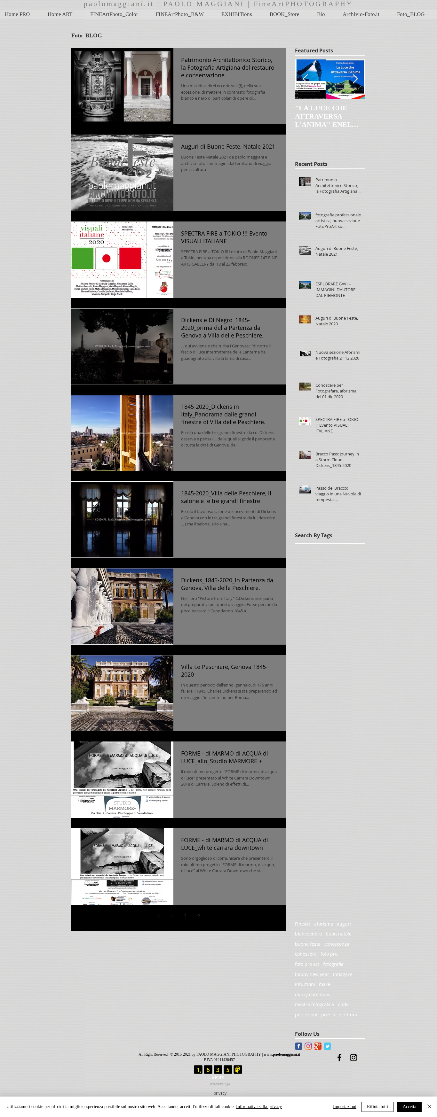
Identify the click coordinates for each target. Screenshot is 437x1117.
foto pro (329, 954)
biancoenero (308, 934)
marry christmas (312, 994)
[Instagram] (308, 1046)
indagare (342, 974)
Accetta (409, 1106)
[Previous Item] (305, 79)
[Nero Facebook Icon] (339, 1057)
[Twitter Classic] (327, 1046)
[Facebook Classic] (298, 1046)
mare (324, 984)
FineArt (302, 924)
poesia (328, 1015)
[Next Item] (355, 79)
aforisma (323, 924)
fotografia (333, 964)
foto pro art (307, 964)
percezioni (306, 1015)
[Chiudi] (429, 1107)
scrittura (348, 1015)
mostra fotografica (314, 1004)
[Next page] (198, 915)
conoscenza (336, 944)
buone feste (308, 944)
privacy (220, 1093)
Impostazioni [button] (344, 1106)
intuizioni (305, 984)
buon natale (339, 934)
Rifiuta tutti (377, 1106)
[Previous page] (158, 915)
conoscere (306, 954)
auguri (344, 924)
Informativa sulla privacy (259, 1106)
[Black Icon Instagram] (353, 1057)
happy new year (312, 974)
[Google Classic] (318, 1046)
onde (343, 1004)
